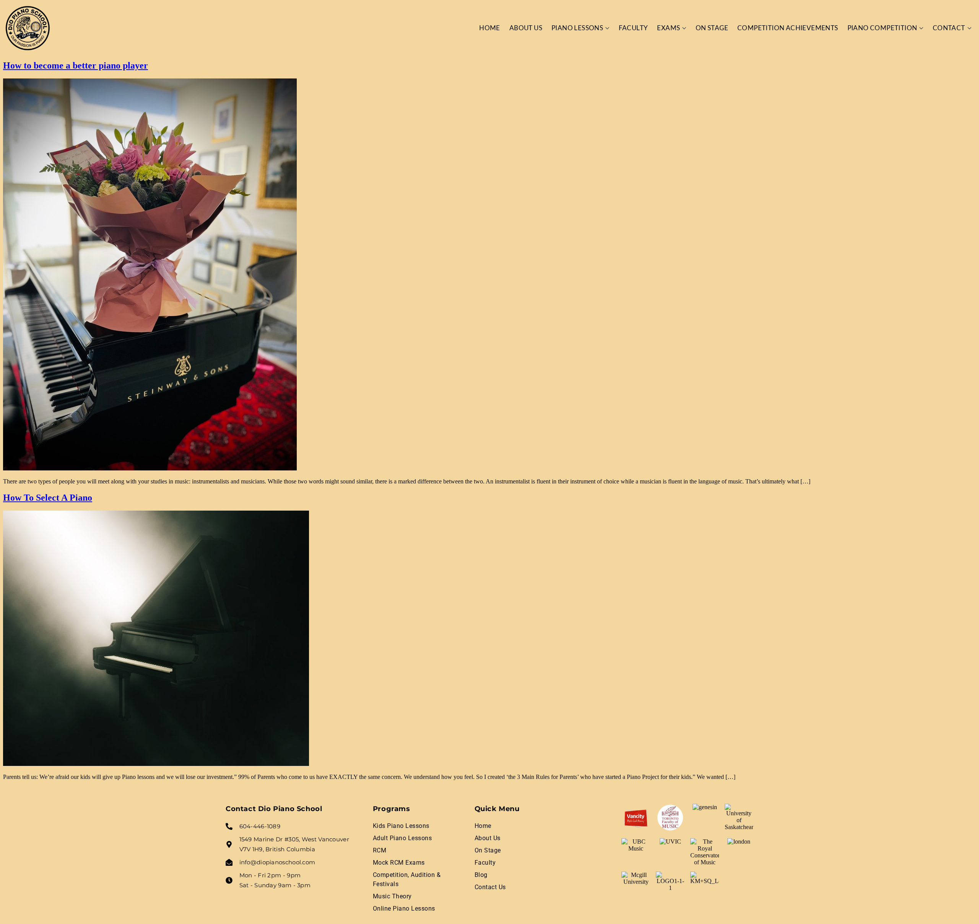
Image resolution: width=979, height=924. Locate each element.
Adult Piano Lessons (402, 838)
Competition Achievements (787, 28)
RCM (380, 850)
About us (525, 28)
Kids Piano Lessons (401, 825)
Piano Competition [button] (882, 28)
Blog (481, 874)
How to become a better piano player (75, 65)
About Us (488, 838)
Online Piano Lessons (404, 908)
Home (489, 28)
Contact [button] (949, 28)
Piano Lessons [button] (577, 28)
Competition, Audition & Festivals (407, 879)
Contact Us (490, 887)
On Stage (712, 28)
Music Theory (392, 896)
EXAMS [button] (668, 28)
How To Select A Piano (47, 498)
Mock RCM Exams (399, 862)
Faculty (633, 28)
